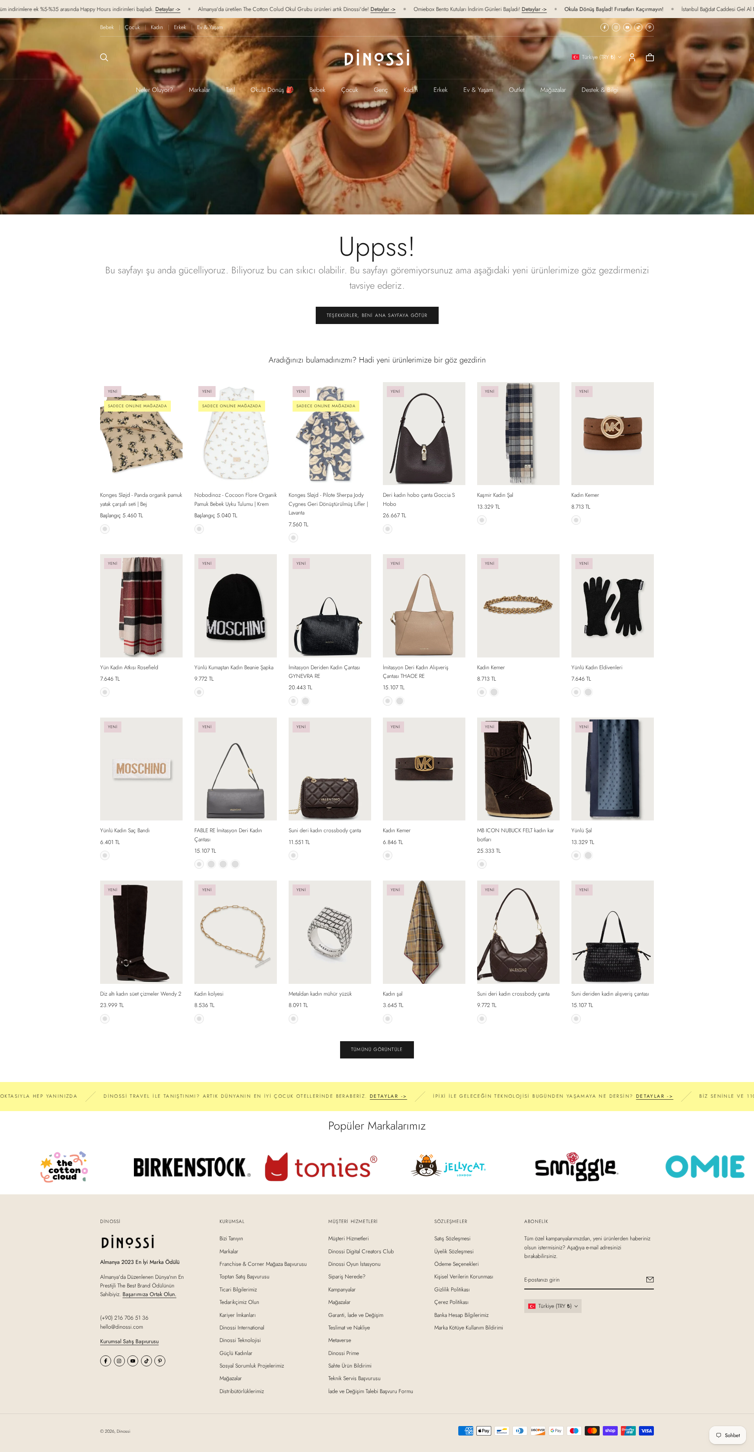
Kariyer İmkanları (238, 1314)
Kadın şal (393, 994)
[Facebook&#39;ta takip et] (604, 27)
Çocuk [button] (349, 89)
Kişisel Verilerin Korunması (463, 1276)
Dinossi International (242, 1327)
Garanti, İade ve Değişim (355, 1314)
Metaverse (339, 1340)
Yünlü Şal (581, 830)
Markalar (199, 89)
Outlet (517, 89)
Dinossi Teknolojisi (240, 1340)
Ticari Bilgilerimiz (238, 1289)
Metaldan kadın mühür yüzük (320, 994)
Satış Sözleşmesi (452, 1238)
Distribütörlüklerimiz (242, 1391)
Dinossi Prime (343, 1353)
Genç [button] (381, 89)
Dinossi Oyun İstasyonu (354, 1264)
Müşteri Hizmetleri (348, 1238)
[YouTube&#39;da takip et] (627, 27)
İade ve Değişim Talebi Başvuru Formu (370, 1391)
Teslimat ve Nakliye (349, 1327)
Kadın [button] (411, 89)
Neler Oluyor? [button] (154, 89)
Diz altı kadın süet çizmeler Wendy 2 (140, 994)
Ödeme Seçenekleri (456, 1264)
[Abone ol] (650, 1279)
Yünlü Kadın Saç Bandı (125, 830)
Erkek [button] (441, 89)
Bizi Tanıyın (231, 1238)
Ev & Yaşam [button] (478, 89)
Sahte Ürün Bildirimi (350, 1366)
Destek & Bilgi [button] (600, 89)
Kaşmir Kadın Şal (495, 495)
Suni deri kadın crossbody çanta (325, 830)
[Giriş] (632, 57)
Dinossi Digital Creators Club (361, 1251)
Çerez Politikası (451, 1302)
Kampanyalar (342, 1289)
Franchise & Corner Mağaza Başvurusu (263, 1264)
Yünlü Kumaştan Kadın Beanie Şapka (233, 667)
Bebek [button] (317, 89)
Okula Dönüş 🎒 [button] (272, 89)
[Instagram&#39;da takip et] (616, 27)
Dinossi (123, 1431)
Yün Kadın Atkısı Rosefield (129, 667)
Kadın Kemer (585, 495)
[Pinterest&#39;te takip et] (650, 27)
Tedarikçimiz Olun (239, 1302)
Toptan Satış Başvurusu (244, 1276)
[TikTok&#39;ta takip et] (638, 27)
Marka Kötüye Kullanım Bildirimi (468, 1327)
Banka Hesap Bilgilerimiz (461, 1314)
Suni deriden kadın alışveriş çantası (610, 994)
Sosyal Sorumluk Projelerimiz (252, 1366)
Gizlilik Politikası (452, 1289)
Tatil (230, 89)
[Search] (104, 57)
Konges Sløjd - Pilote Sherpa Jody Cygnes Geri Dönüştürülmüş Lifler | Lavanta (328, 503)
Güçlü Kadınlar (236, 1353)
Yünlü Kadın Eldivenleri (596, 667)
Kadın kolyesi (208, 994)
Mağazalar (553, 89)
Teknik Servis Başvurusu (354, 1378)
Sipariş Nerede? (347, 1276)
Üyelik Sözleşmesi (454, 1251)
